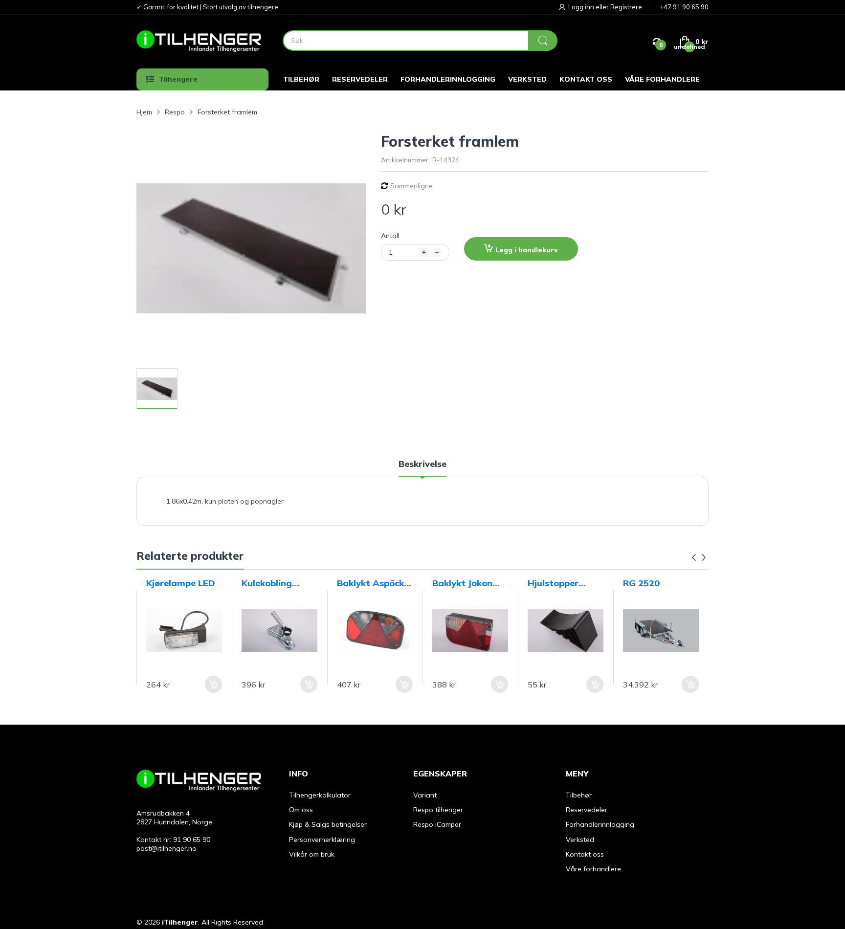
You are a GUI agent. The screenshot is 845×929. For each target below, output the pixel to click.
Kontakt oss (585, 854)
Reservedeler (586, 809)
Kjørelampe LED (180, 583)
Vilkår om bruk (311, 854)
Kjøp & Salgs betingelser (328, 824)
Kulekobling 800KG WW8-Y (274, 583)
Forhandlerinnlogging (600, 824)
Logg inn (582, 7)
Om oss (301, 809)
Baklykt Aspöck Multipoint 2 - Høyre (370, 583)
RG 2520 (641, 583)
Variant (425, 795)
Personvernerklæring (322, 839)
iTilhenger (180, 922)
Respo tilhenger (438, 809)
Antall (390, 235)
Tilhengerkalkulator (320, 795)
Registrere (626, 7)
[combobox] (420, 40)
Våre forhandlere (593, 868)
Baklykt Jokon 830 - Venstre (462, 583)
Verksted (580, 839)
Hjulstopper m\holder (553, 583)
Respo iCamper (437, 824)
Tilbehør (579, 795)
